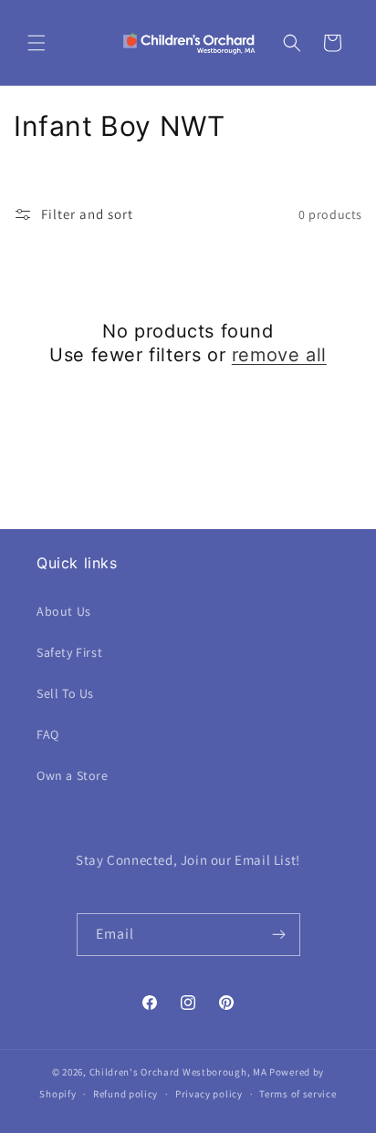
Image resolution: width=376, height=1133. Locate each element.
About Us (64, 611)
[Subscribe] (279, 934)
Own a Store (73, 775)
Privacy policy (209, 1093)
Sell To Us (65, 693)
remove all (279, 355)
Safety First (69, 652)
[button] (36, 43)
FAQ (48, 734)
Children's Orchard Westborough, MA (178, 1071)
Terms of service (297, 1093)
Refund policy (125, 1093)
